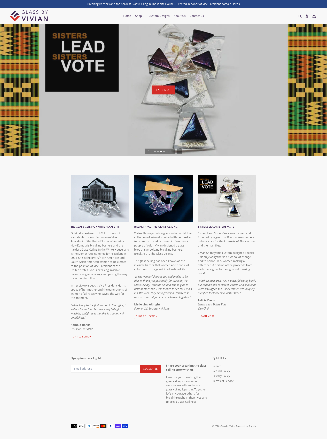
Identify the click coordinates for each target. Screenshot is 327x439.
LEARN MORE (163, 89)
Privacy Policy (221, 376)
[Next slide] (170, 151)
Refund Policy (221, 371)
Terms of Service (223, 381)
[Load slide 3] (161, 152)
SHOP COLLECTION (146, 316)
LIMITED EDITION (82, 336)
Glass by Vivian (227, 426)
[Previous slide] (148, 151)
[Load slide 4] (164, 152)
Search (217, 366)
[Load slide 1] (155, 152)
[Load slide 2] (158, 152)
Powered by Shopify (246, 426)
